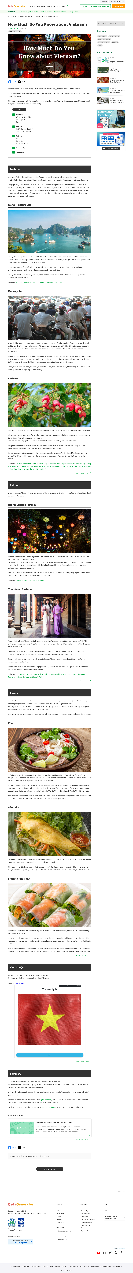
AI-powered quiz (48, 1107)
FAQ (63, 6)
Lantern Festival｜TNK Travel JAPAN (29, 580)
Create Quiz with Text (62, 1234)
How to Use (51, 6)
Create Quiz (41, 6)
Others (76, 11)
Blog (58, 6)
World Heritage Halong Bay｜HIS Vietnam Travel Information (38, 282)
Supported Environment (87, 1231)
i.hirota (18, 1156)
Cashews (19, 122)
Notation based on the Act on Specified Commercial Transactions (49, 1266)
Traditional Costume (23, 131)
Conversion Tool (61, 1239)
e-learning (70, 11)
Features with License (86, 1222)
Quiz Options (84, 1216)
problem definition (33, 11)
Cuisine (19, 136)
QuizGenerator (22, 11)
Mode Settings (60, 1213)
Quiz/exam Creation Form (64, 1231)
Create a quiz (45, 1156)
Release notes (60, 1222)
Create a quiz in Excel (62, 1237)
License (59, 1216)
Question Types (61, 1208)
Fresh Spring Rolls (22, 143)
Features (32, 6)
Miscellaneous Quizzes (46, 11)
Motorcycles (20, 119)
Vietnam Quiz (21, 148)
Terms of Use (25, 1266)
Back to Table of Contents (82, 473)
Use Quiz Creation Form (87, 1219)
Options (59, 1211)
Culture (19, 126)
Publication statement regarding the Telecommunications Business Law (103, 1266)
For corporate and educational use (95, 6)
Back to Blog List (49, 1169)
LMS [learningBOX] (116, 1)
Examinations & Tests (60, 11)
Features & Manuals (62, 1219)
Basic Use (83, 1208)
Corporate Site (14, 1266)
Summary (20, 152)
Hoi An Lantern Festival (24, 129)
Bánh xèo (19, 141)
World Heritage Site (23, 117)
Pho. (17, 138)
